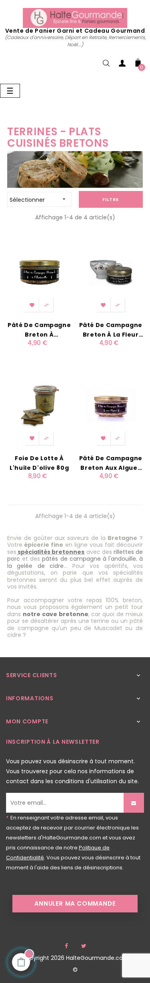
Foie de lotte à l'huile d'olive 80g (39, 463)
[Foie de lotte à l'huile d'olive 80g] (39, 405)
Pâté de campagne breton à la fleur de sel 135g (110, 330)
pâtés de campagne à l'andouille (89, 559)
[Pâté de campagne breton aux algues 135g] (111, 405)
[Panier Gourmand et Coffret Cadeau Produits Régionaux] (75, 18)
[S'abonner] (134, 803)
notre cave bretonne (55, 614)
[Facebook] (66, 946)
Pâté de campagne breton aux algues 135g (110, 463)
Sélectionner (38, 200)
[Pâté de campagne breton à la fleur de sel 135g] (111, 272)
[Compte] (122, 65)
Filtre (110, 199)
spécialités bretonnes (51, 552)
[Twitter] (84, 946)
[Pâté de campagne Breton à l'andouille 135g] (39, 272)
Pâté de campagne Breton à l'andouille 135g (39, 330)
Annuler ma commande (75, 903)
